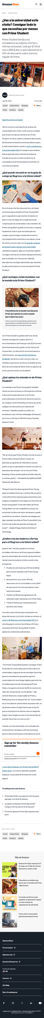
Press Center (8, 948)
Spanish (20, 110)
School (5, 105)
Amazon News (8, 941)
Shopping (25, 105)
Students (12, 110)
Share (38, 105)
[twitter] (22, 1003)
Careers (6, 978)
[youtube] (40, 1003)
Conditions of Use (16, 1011)
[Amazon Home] (10, 4)
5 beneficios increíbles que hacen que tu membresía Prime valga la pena (30, 882)
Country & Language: (9, 969)
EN (7, 971)
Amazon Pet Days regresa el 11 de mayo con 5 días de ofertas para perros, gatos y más (30, 866)
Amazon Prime (12, 13)
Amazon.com (7, 955)
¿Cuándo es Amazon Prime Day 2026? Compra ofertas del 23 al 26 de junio (20, 805)
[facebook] (4, 1003)
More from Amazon (10, 992)
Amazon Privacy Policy (10, 758)
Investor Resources (10, 962)
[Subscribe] (38, 753)
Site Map (6, 985)
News (4, 13)
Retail (5, 110)
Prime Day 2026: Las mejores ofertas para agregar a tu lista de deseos (22, 797)
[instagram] (13, 1003)
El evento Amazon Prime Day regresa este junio (22, 813)
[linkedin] (31, 1003)
